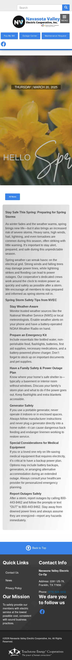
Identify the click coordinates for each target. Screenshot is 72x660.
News (9, 580)
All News (12, 197)
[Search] (66, 7)
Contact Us (12, 572)
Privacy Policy (14, 588)
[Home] (36, 21)
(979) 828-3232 (57, 592)
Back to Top (39, 547)
